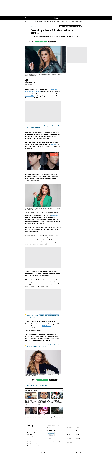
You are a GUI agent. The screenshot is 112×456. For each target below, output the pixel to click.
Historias (69, 442)
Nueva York (49, 21)
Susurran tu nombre (60, 21)
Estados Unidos (43, 385)
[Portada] (30, 427)
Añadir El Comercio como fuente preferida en (70, 26)
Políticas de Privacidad (52, 427)
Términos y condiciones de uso (54, 425)
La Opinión (54, 215)
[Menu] (26, 18)
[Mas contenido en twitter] (56, 441)
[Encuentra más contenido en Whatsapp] (32, 41)
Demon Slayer (68, 21)
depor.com (52, 452)
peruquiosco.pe (74, 452)
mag (80, 452)
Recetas (78, 438)
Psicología (54, 21)
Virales (69, 438)
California (41, 21)
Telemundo (53, 144)
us (68, 430)
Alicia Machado (46, 326)
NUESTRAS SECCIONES (71, 425)
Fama (68, 434)
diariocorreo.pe (66, 452)
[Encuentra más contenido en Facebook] (26, 41)
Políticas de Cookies (51, 430)
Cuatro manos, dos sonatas (77, 21)
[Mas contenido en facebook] (53, 441)
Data (77, 430)
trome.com (58, 452)
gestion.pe (46, 452)
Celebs (36, 385)
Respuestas (70, 427)
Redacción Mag (31, 82)
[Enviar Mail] (26, 82)
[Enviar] (26, 21)
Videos (78, 427)
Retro (77, 434)
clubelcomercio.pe (39, 452)
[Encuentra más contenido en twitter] (29, 41)
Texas (45, 21)
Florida (36, 21)
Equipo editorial (30, 428)
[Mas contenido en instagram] (58, 441)
